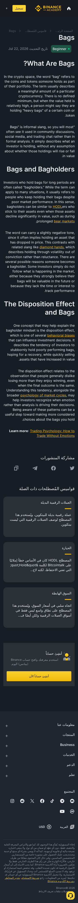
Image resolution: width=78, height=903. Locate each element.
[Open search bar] (29, 8)
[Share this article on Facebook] (53, 468)
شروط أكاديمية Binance (60, 881)
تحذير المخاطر (12, 877)
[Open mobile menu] (6, 8)
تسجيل (19, 8)
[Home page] (48, 8)
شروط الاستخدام (30, 877)
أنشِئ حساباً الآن (39, 676)
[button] (6, 8)
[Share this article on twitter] (72, 468)
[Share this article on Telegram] (34, 468)
